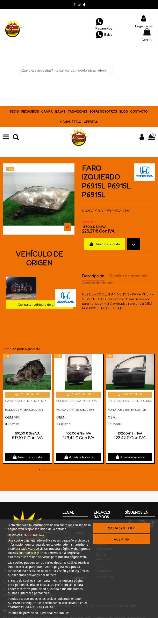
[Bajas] (99, 34)
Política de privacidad (23, 613)
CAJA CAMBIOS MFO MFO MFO (26, 401)
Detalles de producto (128, 276)
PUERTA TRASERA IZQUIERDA (76, 401)
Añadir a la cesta (107, 244)
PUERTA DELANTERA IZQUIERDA (130, 401)
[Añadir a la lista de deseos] (133, 244)
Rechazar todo (122, 528)
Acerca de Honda (97, 283)
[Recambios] (99, 21)
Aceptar (121, 539)
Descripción (93, 276)
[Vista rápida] (48, 368)
